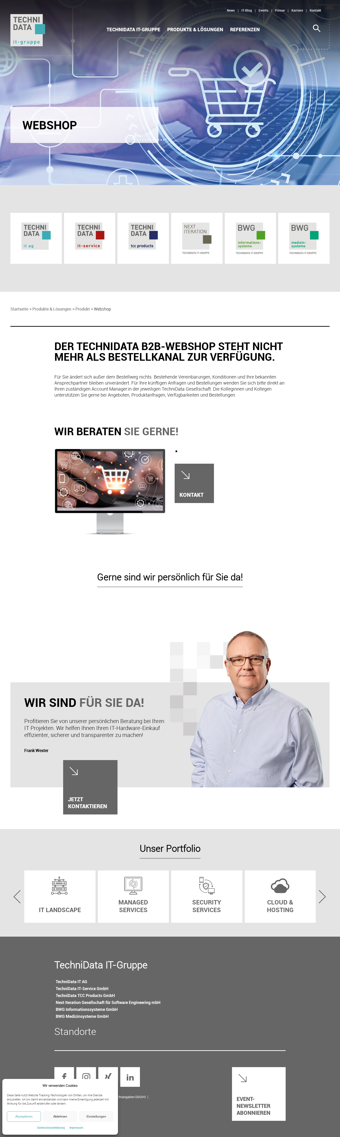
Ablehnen (60, 1116)
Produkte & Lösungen (195, 29)
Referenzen (245, 29)
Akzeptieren (24, 1116)
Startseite (19, 309)
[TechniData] (27, 30)
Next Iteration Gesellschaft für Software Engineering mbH (108, 1002)
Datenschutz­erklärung (51, 1127)
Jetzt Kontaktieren (87, 802)
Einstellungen (96, 1116)
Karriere (297, 10)
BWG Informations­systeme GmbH (87, 1009)
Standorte (75, 1031)
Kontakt (315, 10)
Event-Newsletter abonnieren (253, 1105)
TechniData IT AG (71, 981)
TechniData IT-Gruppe (133, 29)
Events (263, 10)
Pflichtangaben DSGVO (129, 1097)
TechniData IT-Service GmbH (82, 988)
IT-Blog (246, 10)
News (231, 10)
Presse (280, 10)
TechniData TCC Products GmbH (85, 995)
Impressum (76, 1127)
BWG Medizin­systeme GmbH (82, 1016)
